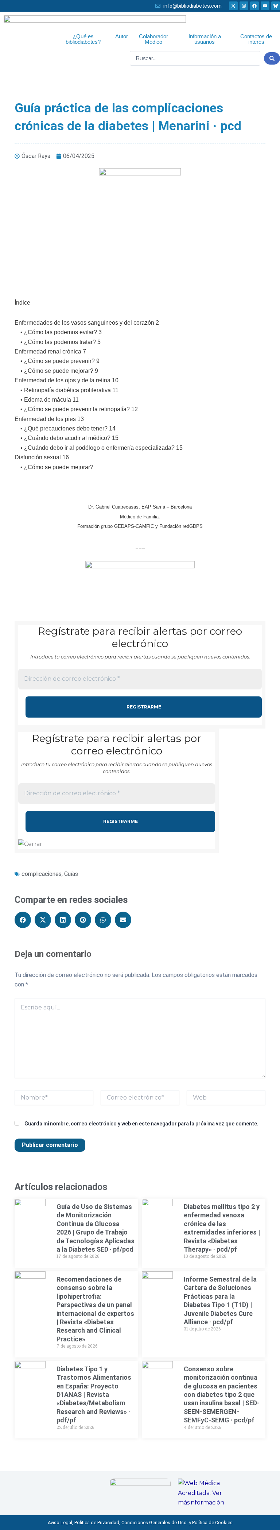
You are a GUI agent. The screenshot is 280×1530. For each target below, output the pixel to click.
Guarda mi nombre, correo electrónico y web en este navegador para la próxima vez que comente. (141, 1124)
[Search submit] (272, 58)
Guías (71, 873)
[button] (23, 920)
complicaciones (42, 873)
